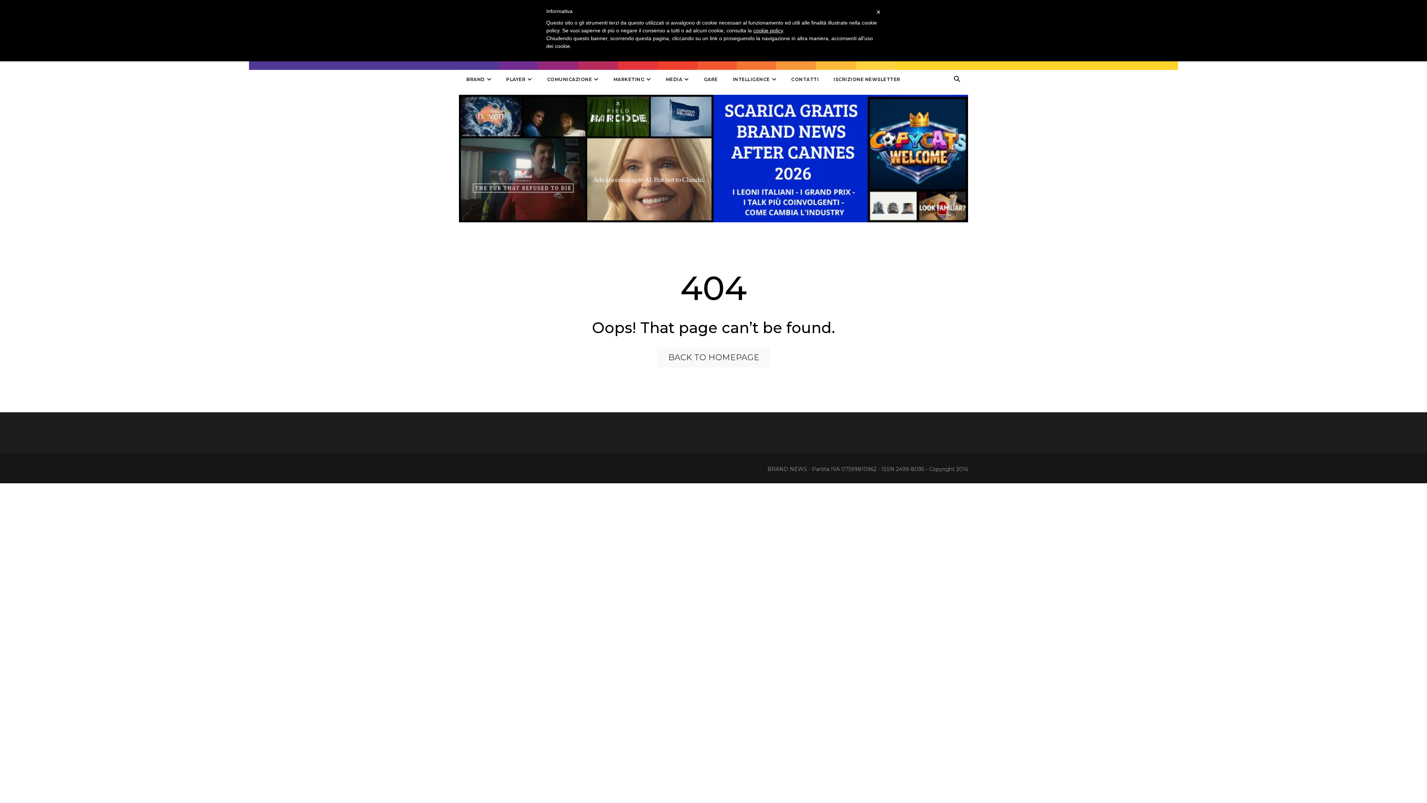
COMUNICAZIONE (569, 79)
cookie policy (768, 30)
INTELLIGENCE (751, 79)
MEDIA (674, 79)
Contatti (805, 79)
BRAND (475, 79)
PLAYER (515, 79)
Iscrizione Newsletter (867, 79)
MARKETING (629, 79)
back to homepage (713, 357)
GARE (711, 79)
